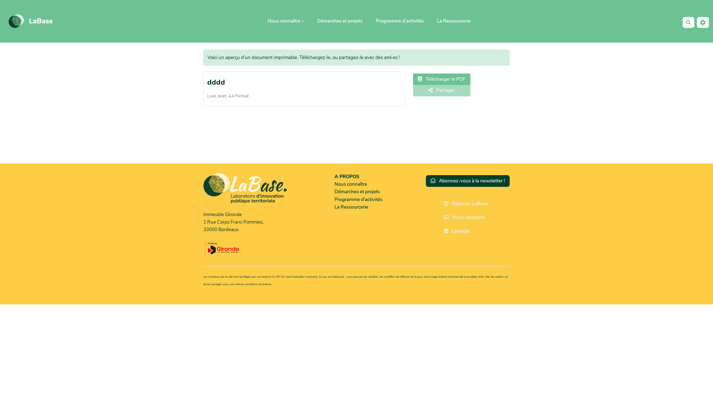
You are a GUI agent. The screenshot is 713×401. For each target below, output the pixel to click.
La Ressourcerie (454, 21)
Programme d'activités (400, 21)
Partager (445, 90)
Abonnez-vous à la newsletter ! (471, 181)
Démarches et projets (340, 21)
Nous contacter (468, 217)
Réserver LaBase (469, 203)
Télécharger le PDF (445, 79)
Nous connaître (284, 21)
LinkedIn (460, 231)
